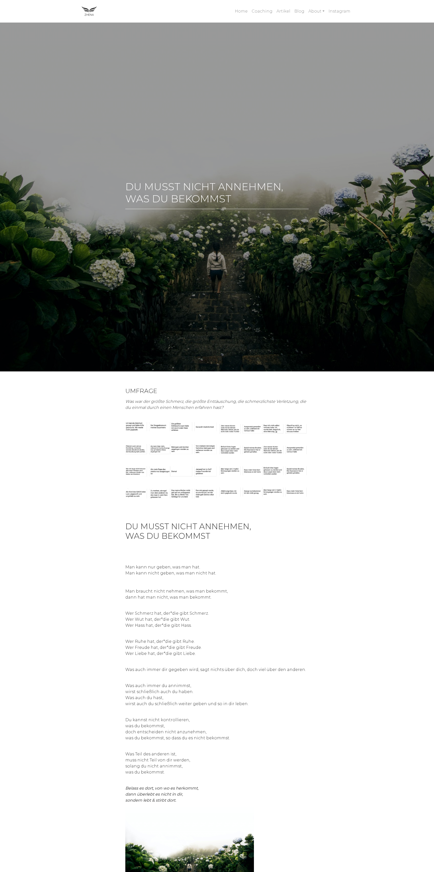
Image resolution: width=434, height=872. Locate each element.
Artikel (283, 11)
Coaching (262, 11)
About (314, 11)
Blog (299, 11)
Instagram (339, 11)
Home (241, 11)
